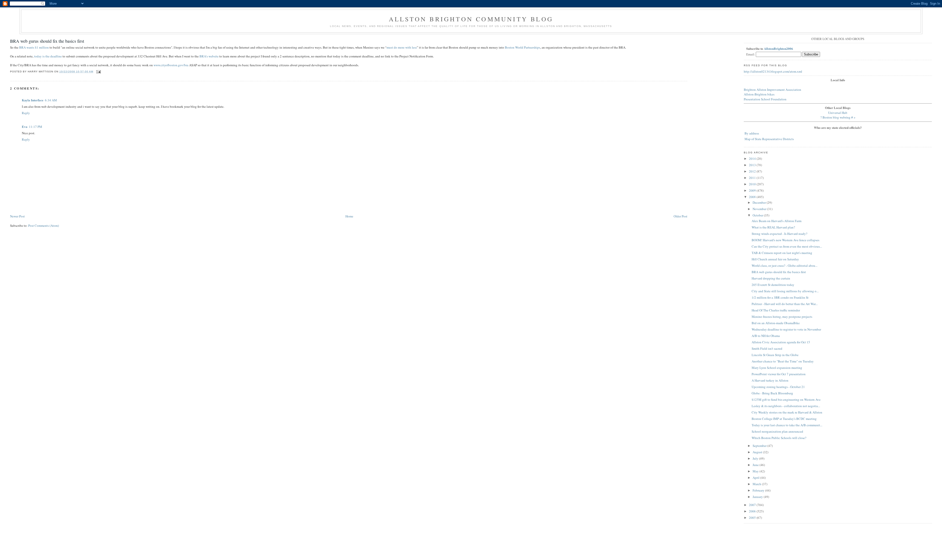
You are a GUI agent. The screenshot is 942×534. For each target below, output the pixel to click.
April (756, 477)
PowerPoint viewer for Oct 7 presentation (779, 374)
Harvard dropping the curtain (771, 278)
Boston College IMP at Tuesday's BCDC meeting (784, 418)
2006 (753, 511)
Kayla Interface (32, 100)
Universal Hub (837, 112)
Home (349, 216)
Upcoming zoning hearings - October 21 (778, 387)
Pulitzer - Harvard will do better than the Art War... (785, 304)
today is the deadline (48, 56)
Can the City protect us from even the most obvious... (787, 246)
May (756, 471)
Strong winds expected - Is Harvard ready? (779, 233)
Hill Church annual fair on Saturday (775, 259)
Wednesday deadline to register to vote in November (786, 329)
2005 (753, 517)
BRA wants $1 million (34, 47)
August (758, 452)
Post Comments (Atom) (43, 225)
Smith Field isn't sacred (767, 348)
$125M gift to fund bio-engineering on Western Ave (786, 399)
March (757, 484)
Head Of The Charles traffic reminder (776, 310)
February (759, 490)
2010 (753, 184)
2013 (753, 165)
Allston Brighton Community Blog (471, 19)
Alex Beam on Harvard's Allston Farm (776, 221)
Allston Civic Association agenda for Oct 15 (781, 342)
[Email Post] (98, 71)
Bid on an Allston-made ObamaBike (776, 323)
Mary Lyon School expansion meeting (777, 367)
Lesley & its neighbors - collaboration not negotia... (786, 406)
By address (752, 133)
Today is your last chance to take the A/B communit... (787, 425)
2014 (753, 158)
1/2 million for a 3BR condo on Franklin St (780, 297)
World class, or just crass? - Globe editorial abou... (784, 265)
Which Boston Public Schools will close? (779, 438)
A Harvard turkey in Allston (770, 380)
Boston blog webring (836, 117)
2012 (753, 171)
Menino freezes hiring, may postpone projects (782, 316)
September (760, 445)
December (760, 202)
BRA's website (209, 56)
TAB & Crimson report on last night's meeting (782, 253)
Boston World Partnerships (522, 47)
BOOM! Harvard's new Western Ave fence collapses (785, 240)
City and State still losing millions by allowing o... (785, 291)
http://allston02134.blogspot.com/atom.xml (773, 71)
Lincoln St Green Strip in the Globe (775, 355)
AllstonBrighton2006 (778, 48)
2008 (753, 197)
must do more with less (402, 47)
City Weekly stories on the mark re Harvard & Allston (787, 412)
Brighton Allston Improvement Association (772, 89)
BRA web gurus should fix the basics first (47, 41)
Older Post (680, 216)
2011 (753, 177)
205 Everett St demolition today (773, 284)
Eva (24, 126)
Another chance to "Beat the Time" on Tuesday (783, 361)
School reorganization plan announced (777, 431)
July (756, 458)
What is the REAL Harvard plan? (773, 227)
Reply (26, 113)
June (756, 465)
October (758, 215)
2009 (753, 190)
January (758, 496)
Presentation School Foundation (765, 99)
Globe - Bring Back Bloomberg (772, 393)
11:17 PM (35, 126)
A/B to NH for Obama (766, 336)
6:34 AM (51, 100)
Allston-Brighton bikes (759, 94)
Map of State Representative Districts (769, 139)
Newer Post (17, 216)
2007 (753, 505)
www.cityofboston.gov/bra (171, 65)
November (760, 209)
